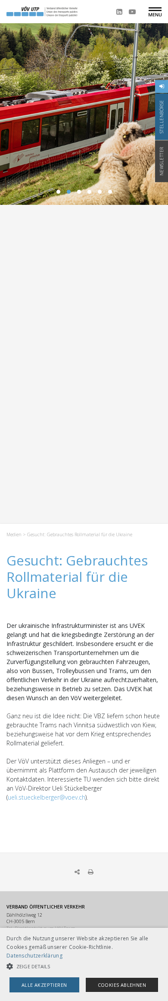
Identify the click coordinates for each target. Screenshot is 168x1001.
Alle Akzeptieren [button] (44, 985)
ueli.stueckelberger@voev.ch (46, 797)
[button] (84, 966)
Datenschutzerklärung (34, 955)
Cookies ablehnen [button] (122, 985)
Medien (14, 534)
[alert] (84, 964)
